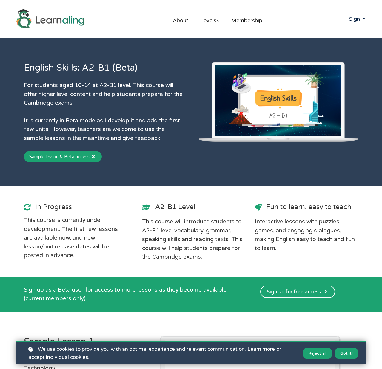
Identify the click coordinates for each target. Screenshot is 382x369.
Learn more (261, 349)
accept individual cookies (58, 357)
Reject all (317, 353)
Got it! (346, 353)
